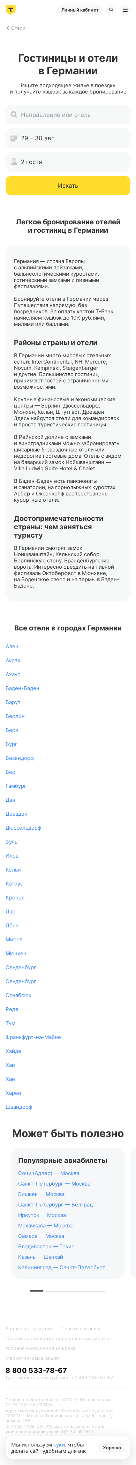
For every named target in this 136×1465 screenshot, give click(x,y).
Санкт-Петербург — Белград (55, 1204)
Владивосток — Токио (46, 1246)
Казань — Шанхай (40, 1257)
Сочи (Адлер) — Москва (48, 1173)
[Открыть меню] (125, 10)
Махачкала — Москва (45, 1225)
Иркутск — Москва (42, 1215)
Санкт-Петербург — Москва (54, 1183)
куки (59, 1444)
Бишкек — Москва (41, 1194)
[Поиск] (111, 10)
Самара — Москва (41, 1236)
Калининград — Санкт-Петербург (61, 1267)
